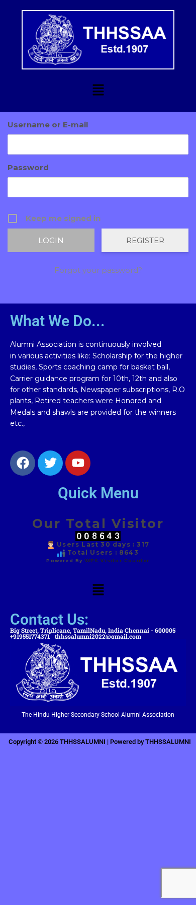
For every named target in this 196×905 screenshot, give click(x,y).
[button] (98, 91)
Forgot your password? (98, 270)
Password (28, 167)
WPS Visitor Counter (117, 560)
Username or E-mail (48, 124)
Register (145, 240)
